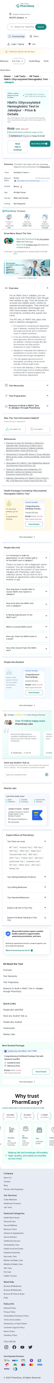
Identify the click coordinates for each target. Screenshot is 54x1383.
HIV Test (12, 865)
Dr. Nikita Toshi (31, 245)
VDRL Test (24, 851)
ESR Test (38, 858)
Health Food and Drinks (13, 1249)
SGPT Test (13, 858)
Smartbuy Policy (10, 1335)
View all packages (26, 537)
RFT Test (13, 847)
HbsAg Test (14, 868)
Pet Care (7, 1272)
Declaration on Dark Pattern (15, 1323)
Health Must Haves (11, 1218)
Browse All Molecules (12, 1290)
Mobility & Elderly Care (13, 1264)
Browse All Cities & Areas (14, 1294)
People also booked (12, 1022)
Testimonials (9, 1028)
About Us (7, 1178)
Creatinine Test (32, 861)
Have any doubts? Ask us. (15, 1016)
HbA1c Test (24, 865)
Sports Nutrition (10, 1237)
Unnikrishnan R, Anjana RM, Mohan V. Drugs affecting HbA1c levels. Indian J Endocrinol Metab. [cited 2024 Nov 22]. (28, 456)
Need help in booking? (18, 147)
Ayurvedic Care (10, 1256)
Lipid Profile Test (16, 861)
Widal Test (35, 851)
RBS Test (32, 854)
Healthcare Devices (12, 1241)
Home (7, 76)
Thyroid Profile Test (17, 854)
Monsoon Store (10, 1229)
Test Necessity (10, 976)
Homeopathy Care (11, 1245)
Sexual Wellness (10, 1225)
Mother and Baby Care (13, 1260)
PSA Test (37, 847)
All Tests (34, 76)
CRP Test (13, 851)
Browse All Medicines (12, 1286)
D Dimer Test (26, 858)
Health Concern (10, 1276)
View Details (34, 524)
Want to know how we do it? (18, 950)
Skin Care (8, 1268)
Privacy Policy (9, 1312)
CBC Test (35, 865)
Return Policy (9, 1331)
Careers (7, 1181)
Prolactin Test (25, 847)
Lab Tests (16, 61)
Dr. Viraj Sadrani (43, 239)
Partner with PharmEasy (13, 1189)
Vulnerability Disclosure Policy (16, 1316)
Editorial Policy (10, 1308)
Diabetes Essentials (12, 1252)
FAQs (6, 1298)
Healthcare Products (12, 1203)
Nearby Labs (9, 1034)
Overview (7, 970)
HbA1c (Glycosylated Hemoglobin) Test (26, 79)
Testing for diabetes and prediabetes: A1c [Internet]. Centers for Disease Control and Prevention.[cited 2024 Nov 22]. (24, 471)
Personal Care (10, 1221)
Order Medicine (10, 1199)
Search (41, 27)
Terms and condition (12, 1320)
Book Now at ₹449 (39, 144)
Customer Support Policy (14, 1327)
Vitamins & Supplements (14, 1233)
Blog (6, 1185)
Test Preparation (11, 982)
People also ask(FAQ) (13, 1009)
